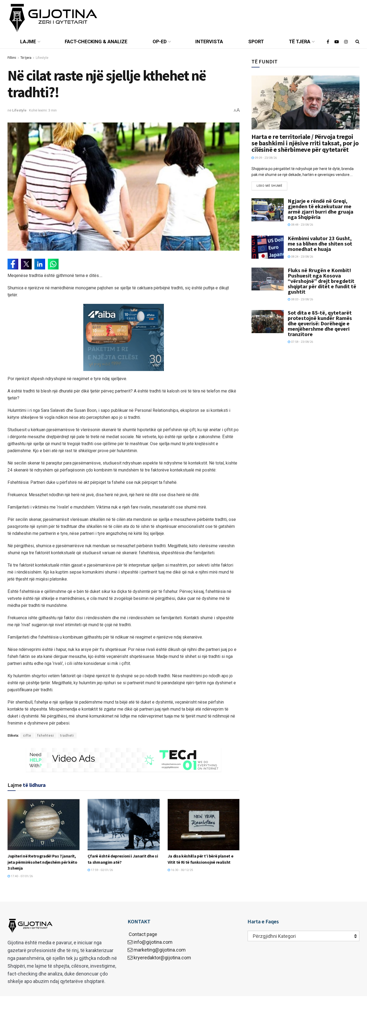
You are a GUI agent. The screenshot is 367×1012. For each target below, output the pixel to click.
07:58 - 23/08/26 (301, 342)
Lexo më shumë (269, 186)
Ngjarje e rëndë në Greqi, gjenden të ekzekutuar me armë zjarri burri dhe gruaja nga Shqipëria (320, 208)
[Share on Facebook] (13, 264)
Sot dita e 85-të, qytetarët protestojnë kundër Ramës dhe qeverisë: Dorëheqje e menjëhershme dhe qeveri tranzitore (320, 323)
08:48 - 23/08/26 (301, 224)
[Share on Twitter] (26, 264)
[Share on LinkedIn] (39, 264)
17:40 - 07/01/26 (21, 876)
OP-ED (160, 41)
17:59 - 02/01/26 (101, 870)
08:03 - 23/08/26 (301, 299)
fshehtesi (45, 735)
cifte (27, 735)
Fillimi (12, 58)
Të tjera (299, 41)
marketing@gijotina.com (160, 950)
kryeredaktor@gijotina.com (162, 957)
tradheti (67, 735)
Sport (256, 41)
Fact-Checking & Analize (96, 41)
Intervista (209, 41)
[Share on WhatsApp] (53, 264)
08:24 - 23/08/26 (301, 256)
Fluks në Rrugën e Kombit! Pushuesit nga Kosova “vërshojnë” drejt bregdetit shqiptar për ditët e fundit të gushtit (322, 281)
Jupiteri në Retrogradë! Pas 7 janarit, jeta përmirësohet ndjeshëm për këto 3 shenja (42, 862)
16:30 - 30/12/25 (181, 870)
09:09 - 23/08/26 (265, 158)
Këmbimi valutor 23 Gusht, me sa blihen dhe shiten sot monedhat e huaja (320, 243)
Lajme (28, 41)
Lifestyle (42, 58)
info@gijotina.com (153, 942)
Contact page (142, 934)
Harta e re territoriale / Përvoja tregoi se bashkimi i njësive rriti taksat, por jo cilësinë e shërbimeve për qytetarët (304, 143)
